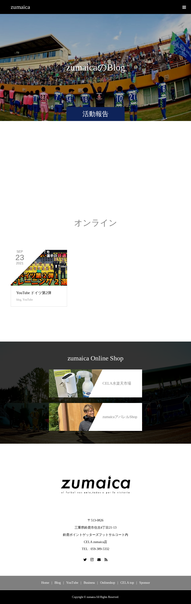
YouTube (28, 299)
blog (18, 299)
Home (45, 582)
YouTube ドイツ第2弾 (33, 293)
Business (89, 582)
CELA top (127, 582)
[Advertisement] (95, 174)
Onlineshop (107, 582)
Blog (58, 582)
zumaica (20, 7)
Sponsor (144, 582)
